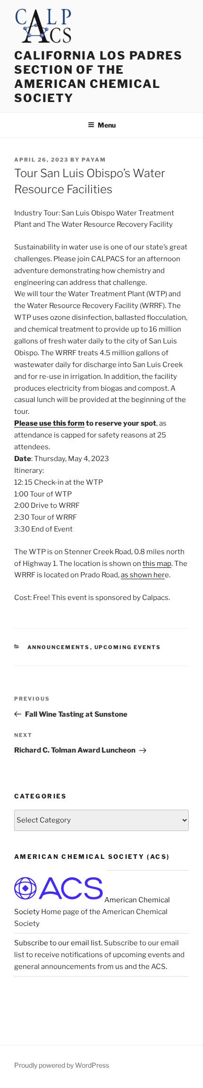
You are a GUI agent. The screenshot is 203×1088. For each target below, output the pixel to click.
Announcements (58, 647)
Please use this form (49, 423)
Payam (94, 159)
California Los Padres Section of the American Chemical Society (98, 77)
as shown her (143, 575)
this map (157, 563)
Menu (107, 125)
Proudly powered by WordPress (61, 1065)
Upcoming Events (127, 647)
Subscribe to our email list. (58, 943)
